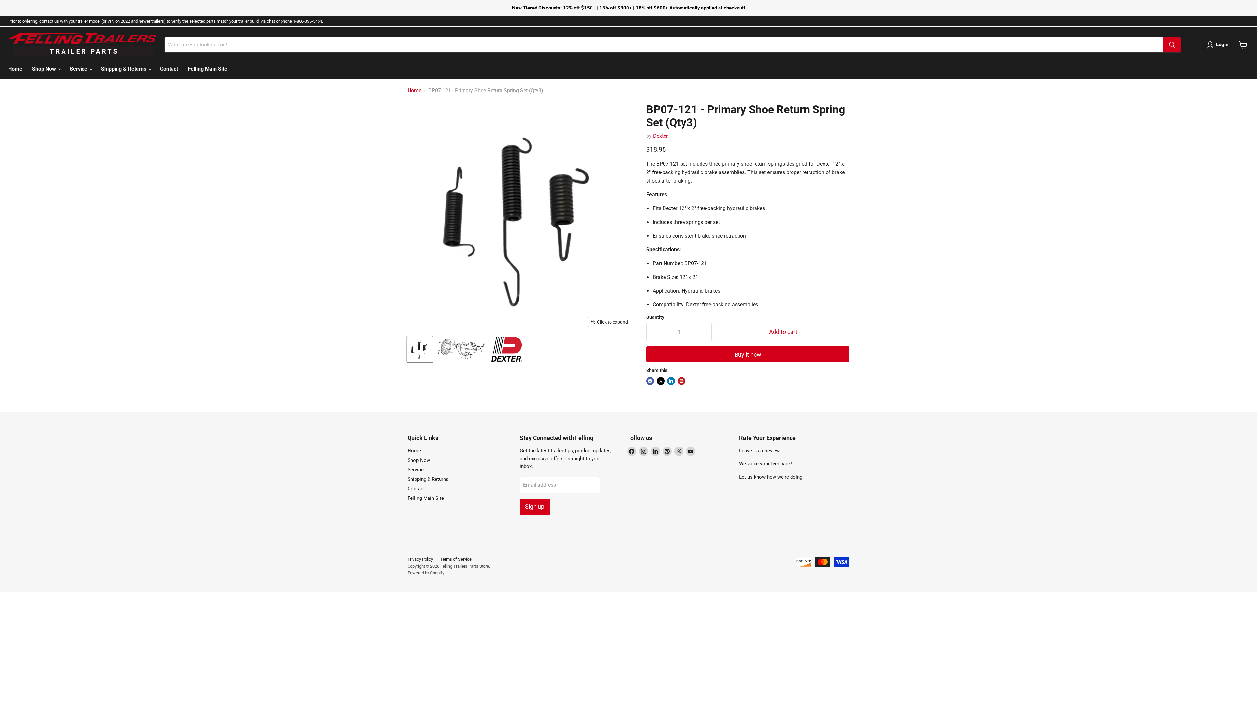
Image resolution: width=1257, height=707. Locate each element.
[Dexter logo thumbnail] (506, 349)
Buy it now (748, 354)
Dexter (660, 136)
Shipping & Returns (124, 69)
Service (79, 69)
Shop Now (44, 69)
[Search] (1172, 44)
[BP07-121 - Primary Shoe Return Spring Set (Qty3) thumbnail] (420, 349)
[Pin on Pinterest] (681, 381)
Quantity (655, 317)
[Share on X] (661, 381)
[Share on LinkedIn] (671, 381)
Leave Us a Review (759, 451)
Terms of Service (456, 559)
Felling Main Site (207, 69)
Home (15, 69)
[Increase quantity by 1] (703, 332)
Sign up (534, 506)
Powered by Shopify (426, 573)
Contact (169, 69)
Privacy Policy (420, 559)
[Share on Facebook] (650, 381)
